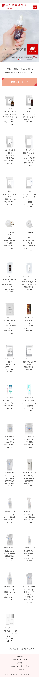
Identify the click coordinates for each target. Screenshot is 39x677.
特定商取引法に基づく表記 (19, 666)
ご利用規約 (19, 656)
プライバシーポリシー (19, 659)
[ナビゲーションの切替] (35, 6)
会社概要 (19, 663)
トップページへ (19, 669)
